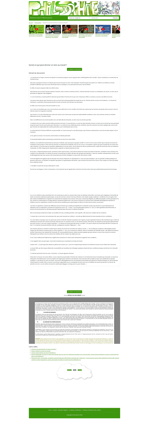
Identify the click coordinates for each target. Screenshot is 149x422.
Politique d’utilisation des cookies (92, 410)
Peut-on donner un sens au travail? (40, 351)
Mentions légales (63, 410)
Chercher (115, 18)
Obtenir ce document (75, 69)
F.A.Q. (49, 410)
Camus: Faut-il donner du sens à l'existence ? (43, 352)
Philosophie (38, 22)
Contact (55, 410)
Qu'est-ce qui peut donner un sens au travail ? (43, 349)
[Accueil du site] (74, 7)
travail (79, 370)
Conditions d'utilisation (75, 410)
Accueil (31, 22)
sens (75, 370)
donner (69, 370)
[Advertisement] (74, 51)
